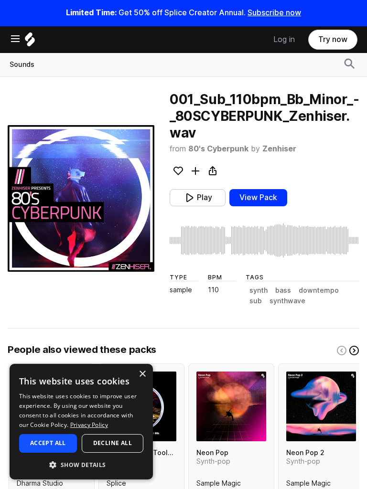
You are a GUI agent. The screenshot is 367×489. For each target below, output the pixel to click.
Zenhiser (279, 148)
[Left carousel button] (341, 350)
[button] (81, 464)
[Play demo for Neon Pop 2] (321, 406)
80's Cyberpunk (218, 148)
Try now (332, 39)
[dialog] (81, 421)
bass (283, 290)
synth (258, 290)
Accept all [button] (48, 443)
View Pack (258, 197)
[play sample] (264, 240)
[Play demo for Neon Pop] (231, 406)
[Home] (30, 42)
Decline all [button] (112, 443)
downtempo (319, 290)
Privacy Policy (89, 425)
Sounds (22, 64)
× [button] (142, 374)
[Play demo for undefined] (81, 198)
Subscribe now (274, 12)
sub (255, 301)
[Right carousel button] (354, 350)
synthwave (287, 301)
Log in (284, 39)
